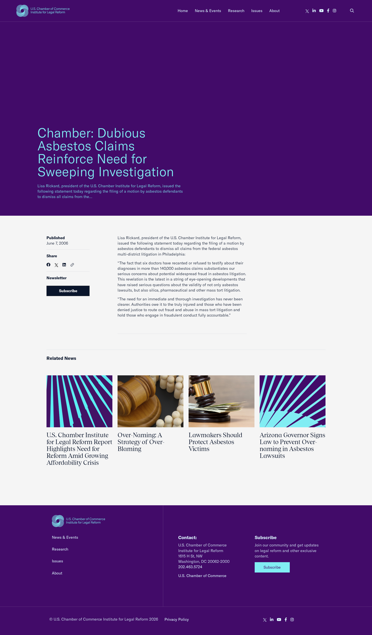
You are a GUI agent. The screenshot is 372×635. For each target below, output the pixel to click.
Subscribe (68, 290)
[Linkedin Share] (64, 264)
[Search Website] (352, 10)
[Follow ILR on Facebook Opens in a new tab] (328, 10)
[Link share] (72, 265)
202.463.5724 (190, 566)
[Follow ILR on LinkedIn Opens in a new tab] (314, 10)
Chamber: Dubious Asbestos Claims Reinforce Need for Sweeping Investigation (105, 152)
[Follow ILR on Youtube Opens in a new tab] (321, 10)
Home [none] (183, 10)
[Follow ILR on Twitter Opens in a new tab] (307, 10)
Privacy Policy (176, 619)
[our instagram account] (334, 10)
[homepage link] (43, 11)
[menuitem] (182, 10)
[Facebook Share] (48, 264)
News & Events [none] (208, 10)
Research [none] (236, 10)
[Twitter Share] (56, 264)
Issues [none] (256, 10)
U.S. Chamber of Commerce (202, 575)
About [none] (274, 10)
